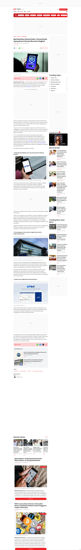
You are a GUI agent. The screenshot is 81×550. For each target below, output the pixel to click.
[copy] (46, 78)
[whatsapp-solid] (37, 78)
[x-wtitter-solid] (43, 78)
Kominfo (30, 141)
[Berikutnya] (48, 436)
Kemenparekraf (42, 142)
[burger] (66, 11)
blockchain (28, 86)
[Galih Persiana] (15, 376)
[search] (58, 9)
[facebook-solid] (40, 78)
